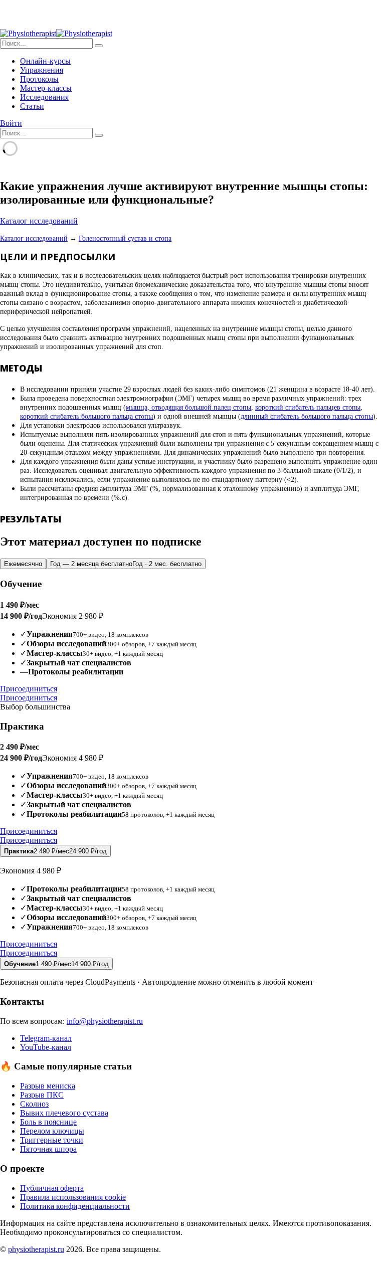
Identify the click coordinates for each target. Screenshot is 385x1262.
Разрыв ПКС (42, 1095)
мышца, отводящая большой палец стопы (188, 407)
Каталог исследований (39, 221)
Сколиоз (34, 1104)
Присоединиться (28, 688)
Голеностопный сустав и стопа (125, 238)
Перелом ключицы (52, 1131)
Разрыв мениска (47, 1085)
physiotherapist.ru (36, 1249)
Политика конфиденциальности (75, 1206)
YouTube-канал (45, 1047)
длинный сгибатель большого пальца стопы (307, 416)
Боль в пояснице (48, 1122)
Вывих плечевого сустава (64, 1113)
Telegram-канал (46, 1038)
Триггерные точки (51, 1140)
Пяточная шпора (48, 1149)
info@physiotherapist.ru (105, 1021)
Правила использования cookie (73, 1197)
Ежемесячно (23, 564)
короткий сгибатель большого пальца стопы (86, 416)
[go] (99, 45)
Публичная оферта (52, 1188)
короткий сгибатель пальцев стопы (307, 407)
